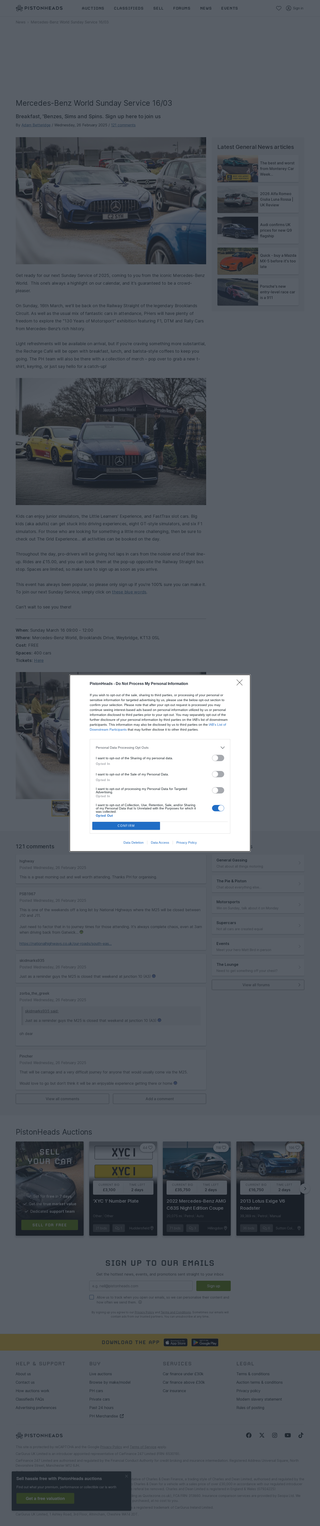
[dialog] (160, 763)
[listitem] (160, 747)
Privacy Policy (186, 842)
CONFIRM (126, 825)
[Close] (241, 684)
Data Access (160, 842)
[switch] (218, 758)
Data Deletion (133, 842)
